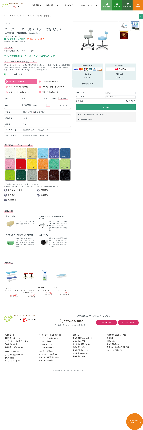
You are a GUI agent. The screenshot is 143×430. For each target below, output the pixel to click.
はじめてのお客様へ (80, 341)
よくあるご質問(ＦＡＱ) (81, 344)
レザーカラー (81, 96)
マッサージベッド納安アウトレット (17, 341)
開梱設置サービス (79, 347)
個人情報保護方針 (113, 344)
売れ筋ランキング (11, 344)
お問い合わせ (111, 341)
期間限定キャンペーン (13, 338)
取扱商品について (79, 356)
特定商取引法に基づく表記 (116, 335)
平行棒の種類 (9, 358)
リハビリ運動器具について (14, 355)
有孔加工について (49, 344)
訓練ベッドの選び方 (12, 352)
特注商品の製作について (81, 353)
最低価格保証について (81, 350)
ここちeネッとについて (86, 5)
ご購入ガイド (68, 5)
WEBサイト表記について (48, 351)
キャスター (80, 92)
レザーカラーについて (50, 347)
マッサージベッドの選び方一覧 (50, 335)
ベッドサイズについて (50, 338)
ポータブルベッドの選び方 (48, 354)
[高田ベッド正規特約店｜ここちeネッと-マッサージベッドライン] (12, 5)
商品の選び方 (51, 5)
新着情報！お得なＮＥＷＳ (14, 347)
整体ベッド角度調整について (49, 357)
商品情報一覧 (9, 335)
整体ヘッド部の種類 (46, 360)
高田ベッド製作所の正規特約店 (118, 347)
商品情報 (35, 5)
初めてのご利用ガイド (115, 350)
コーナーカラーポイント (13, 361)
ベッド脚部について (50, 341)
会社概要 (110, 338)
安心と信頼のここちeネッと (82, 338)
